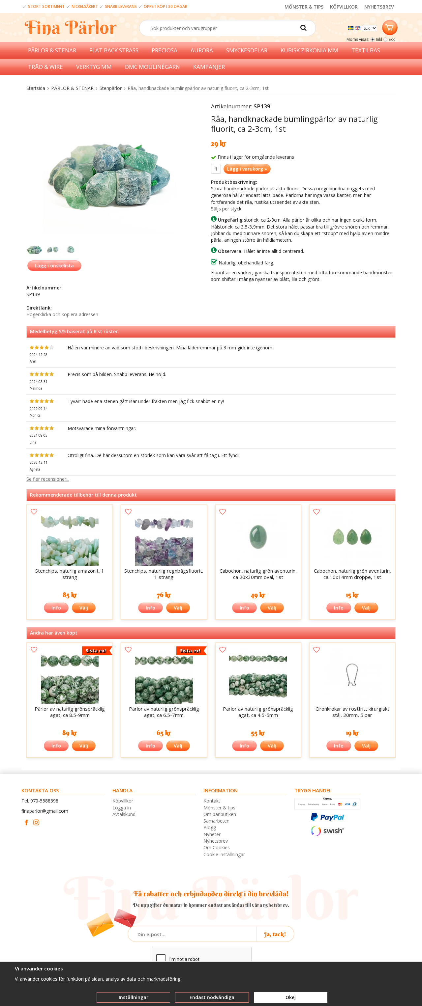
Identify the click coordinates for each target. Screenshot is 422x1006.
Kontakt (211, 801)
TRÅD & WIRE (45, 66)
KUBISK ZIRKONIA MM (309, 50)
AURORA (202, 50)
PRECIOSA (164, 50)
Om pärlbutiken (219, 814)
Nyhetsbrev (215, 841)
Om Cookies (216, 847)
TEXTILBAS (365, 50)
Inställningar (133, 997)
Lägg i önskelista (54, 265)
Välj (83, 608)
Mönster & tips (219, 807)
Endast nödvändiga (212, 997)
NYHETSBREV (379, 7)
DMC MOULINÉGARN (152, 66)
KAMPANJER (209, 66)
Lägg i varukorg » (247, 169)
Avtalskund (124, 814)
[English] (358, 27)
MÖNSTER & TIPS (304, 7)
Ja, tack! (275, 934)
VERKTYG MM (94, 66)
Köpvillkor (122, 801)
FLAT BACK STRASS (113, 50)
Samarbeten (216, 821)
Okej (291, 997)
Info (56, 608)
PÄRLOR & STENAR (52, 50)
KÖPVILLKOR (344, 7)
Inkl (379, 39)
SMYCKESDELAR (246, 50)
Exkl (392, 39)
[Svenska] (351, 27)
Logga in (121, 807)
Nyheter (212, 834)
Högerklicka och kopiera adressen (62, 314)
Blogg (209, 827)
